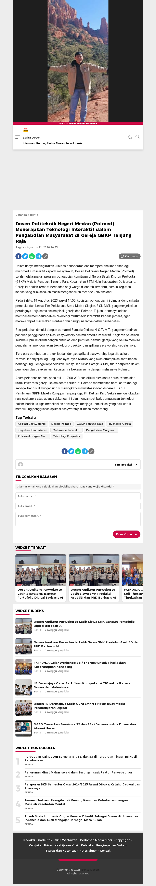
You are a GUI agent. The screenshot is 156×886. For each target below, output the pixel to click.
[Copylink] (45, 256)
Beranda (21, 214)
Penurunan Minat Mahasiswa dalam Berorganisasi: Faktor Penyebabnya (78, 772)
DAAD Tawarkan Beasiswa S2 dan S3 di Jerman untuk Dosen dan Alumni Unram (85, 726)
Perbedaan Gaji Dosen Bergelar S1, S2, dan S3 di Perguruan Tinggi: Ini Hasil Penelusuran (81, 758)
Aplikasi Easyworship (32, 423)
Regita (19, 247)
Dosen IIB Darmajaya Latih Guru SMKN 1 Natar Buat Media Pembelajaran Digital (79, 705)
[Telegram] (39, 256)
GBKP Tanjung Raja (90, 423)
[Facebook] (18, 256)
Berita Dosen (31, 137)
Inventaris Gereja (119, 423)
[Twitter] (25, 256)
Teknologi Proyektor (66, 436)
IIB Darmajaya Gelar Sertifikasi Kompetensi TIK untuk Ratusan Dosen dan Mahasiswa (83, 685)
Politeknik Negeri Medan (34, 436)
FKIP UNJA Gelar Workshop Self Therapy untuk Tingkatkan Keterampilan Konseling (80, 664)
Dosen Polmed (61, 423)
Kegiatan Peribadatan (32, 430)
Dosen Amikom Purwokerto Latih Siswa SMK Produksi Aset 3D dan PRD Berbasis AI (93, 593)
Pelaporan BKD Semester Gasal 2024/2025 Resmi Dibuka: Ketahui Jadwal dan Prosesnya (82, 786)
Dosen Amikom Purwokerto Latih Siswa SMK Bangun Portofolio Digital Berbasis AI (40, 593)
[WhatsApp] (32, 256)
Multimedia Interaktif (66, 430)
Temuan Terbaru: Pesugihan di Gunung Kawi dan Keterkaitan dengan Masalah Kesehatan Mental (76, 802)
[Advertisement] (78, 180)
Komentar (132, 256)
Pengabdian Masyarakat (102, 430)
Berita (34, 214)
